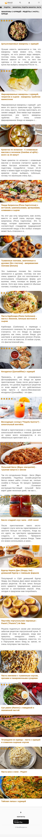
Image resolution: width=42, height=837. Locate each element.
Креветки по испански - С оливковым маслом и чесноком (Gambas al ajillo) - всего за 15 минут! (20, 152)
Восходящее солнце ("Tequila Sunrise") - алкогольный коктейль (20, 423)
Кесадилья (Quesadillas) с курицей (18, 371)
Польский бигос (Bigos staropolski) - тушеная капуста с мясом (18, 468)
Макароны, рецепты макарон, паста (27, 7)
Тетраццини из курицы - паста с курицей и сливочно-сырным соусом (20, 741)
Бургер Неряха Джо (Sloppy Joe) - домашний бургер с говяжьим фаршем (20, 571)
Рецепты (7, 7)
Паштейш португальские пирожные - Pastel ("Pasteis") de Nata (19, 622)
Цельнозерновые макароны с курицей (19, 44)
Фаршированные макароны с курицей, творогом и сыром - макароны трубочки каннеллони (20, 96)
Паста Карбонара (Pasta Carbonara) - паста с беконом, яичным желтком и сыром (19, 318)
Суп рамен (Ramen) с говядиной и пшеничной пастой (17, 709)
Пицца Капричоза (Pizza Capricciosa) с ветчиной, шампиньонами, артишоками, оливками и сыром (20, 207)
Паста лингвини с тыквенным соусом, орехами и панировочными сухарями (19, 677)
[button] (39, 2)
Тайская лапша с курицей (13, 801)
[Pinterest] (21, 812)
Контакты (21, 817)
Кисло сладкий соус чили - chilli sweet (20, 520)
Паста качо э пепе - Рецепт (14, 772)
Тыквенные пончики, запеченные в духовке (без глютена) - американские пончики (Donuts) (19, 263)
